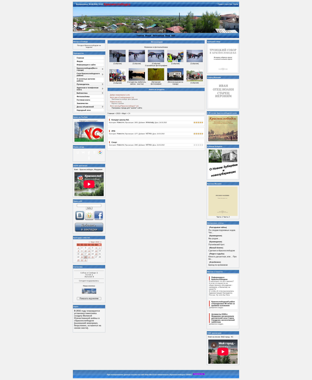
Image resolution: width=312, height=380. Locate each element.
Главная (140, 36)
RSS (173, 36)
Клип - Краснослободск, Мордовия (88, 169)
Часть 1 (219, 217)
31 (85, 260)
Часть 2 (226, 217)
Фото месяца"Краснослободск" (123, 106)
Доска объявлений (85, 107)
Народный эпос (84, 110)
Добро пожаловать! (118, 95)
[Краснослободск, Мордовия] (89, 232)
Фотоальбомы (83, 96)
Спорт (114, 142)
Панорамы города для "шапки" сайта (127, 108)
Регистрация (158, 36)
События (117, 64)
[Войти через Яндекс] (94, 152)
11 (89, 251)
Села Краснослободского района (88, 74)
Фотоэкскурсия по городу (175, 83)
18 (89, 254)
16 (82, 254)
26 (93, 257)
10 (85, 251)
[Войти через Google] (100, 152)
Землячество (82, 103)
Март (124, 113)
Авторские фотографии (156, 83)
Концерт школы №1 (120, 120)
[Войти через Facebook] (88, 152)
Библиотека (82, 93)
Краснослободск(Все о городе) (87, 69)
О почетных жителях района (86, 80)
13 (96, 251)
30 (82, 260)
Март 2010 (95, 242)
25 (89, 257)
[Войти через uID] (77, 152)
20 (96, 254)
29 (78, 260)
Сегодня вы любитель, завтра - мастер (137, 83)
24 (85, 257)
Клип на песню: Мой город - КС (220, 337)
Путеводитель (83, 84)
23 (82, 257)
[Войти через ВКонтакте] (83, 152)
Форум (148, 36)
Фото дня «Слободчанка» (120, 97)
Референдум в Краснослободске (219, 278)
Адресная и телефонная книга (87, 89)
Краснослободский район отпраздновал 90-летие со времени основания (223, 304)
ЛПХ (113, 131)
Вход (167, 36)
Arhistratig (150, 122)
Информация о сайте (86, 65)
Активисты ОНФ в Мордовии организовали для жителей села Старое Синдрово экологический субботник (223, 318)
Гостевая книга (83, 100)
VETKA (148, 134)
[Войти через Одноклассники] (89, 158)
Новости (113, 102)
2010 (118, 113)
